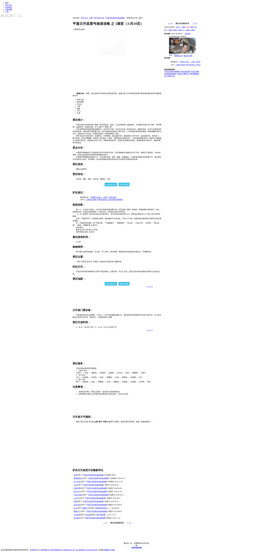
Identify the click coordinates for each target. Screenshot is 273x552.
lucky (75, 508)
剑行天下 (77, 491)
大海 (75, 475)
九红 (75, 485)
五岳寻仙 (77, 505)
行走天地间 (78, 495)
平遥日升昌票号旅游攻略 (115, 18)
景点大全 (8, 5)
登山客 (88, 515)
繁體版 (106, 550)
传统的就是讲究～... (102, 508)
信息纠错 (149, 287)
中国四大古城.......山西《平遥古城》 (103, 197)
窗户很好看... (101, 515)
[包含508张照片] (182, 46)
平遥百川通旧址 (183, 74)
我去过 (188, 56)
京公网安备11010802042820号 (87, 550)
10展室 (175, 30)
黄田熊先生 (78, 478)
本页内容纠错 (136, 548)
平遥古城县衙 (185, 71)
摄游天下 (86, 508)
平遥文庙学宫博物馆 (172, 71)
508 (176, 33)
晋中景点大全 (99, 18)
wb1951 (76, 498)
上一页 (105, 523)
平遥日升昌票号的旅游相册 (93, 475)
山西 (91, 18)
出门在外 (77, 482)
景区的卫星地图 (124, 184)
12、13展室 (186, 30)
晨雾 (75, 501)
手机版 (112, 550)
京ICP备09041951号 (68, 550)
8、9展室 (169, 30)
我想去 (178, 56)
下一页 (129, 523)
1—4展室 (183, 27)
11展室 (179, 30)
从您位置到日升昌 (111, 184)
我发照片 (188, 33)
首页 (7, 3)
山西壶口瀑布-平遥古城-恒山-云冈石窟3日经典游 (104, 200)
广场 (7, 12)
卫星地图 (8, 9)
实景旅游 (8, 7)
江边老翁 (77, 515)
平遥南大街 (170, 76)
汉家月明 (77, 488)
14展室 (192, 30)
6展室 (192, 27)
